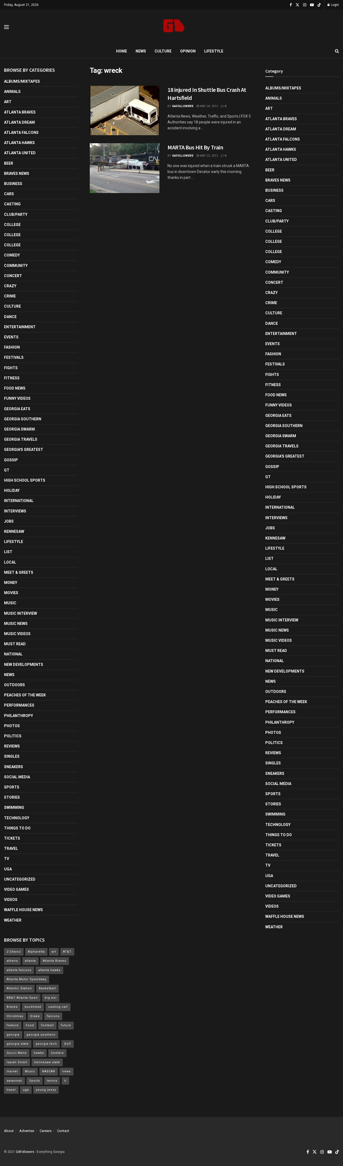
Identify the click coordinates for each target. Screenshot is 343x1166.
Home (121, 51)
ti (65, 1080)
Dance (10, 317)
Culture (163, 51)
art (54, 951)
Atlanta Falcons (21, 132)
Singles (12, 756)
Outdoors (14, 685)
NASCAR (48, 1071)
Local (10, 562)
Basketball (47, 988)
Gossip (11, 460)
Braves (12, 1007)
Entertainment (20, 327)
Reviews (12, 746)
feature (13, 1025)
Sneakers (13, 767)
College (12, 224)
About (9, 1131)
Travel (11, 848)
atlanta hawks (49, 970)
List (8, 552)
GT (6, 470)
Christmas (15, 1016)
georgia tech (46, 1044)
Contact (63, 1131)
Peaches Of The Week (25, 695)
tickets (12, 838)
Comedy (12, 255)
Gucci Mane (17, 1053)
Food (30, 1025)
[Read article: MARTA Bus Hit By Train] (124, 168)
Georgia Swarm (19, 429)
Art (8, 102)
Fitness (12, 378)
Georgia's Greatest (23, 449)
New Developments (23, 664)
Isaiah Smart (17, 1062)
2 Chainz (14, 951)
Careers (45, 1131)
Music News (16, 623)
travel (11, 1090)
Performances (19, 705)
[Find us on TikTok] (319, 5)
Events (11, 337)
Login (334, 5)
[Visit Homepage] (174, 27)
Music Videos (17, 634)
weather (12, 920)
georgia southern (41, 1034)
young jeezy (46, 1090)
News (141, 51)
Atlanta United (20, 153)
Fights (11, 368)
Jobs (9, 521)
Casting (12, 204)
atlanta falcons (19, 970)
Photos (12, 726)
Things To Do (17, 828)
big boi (51, 997)
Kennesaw (14, 531)
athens (12, 961)
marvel (12, 1071)
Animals (12, 91)
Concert (13, 276)
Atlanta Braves (20, 112)
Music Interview (20, 613)
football (47, 1025)
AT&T (67, 951)
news (66, 1071)
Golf (67, 1044)
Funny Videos (17, 398)
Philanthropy (18, 716)
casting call (58, 1007)
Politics (12, 736)
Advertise (26, 1131)
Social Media (17, 777)
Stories (12, 797)
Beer (8, 163)
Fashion (12, 347)
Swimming (14, 807)
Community (16, 265)
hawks (39, 1053)
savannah (14, 1080)
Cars (9, 194)
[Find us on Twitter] (297, 5)
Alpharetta (36, 951)
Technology (16, 818)
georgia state (18, 1044)
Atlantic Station (19, 988)
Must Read (15, 644)
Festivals (14, 357)
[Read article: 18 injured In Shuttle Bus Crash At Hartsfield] (124, 110)
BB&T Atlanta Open (22, 997)
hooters (57, 1053)
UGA (8, 869)
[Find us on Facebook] (291, 5)
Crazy (10, 286)
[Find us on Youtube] (312, 5)
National (13, 654)
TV (6, 858)
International (18, 501)
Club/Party (15, 214)
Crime (10, 296)
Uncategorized (19, 879)
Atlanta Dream (19, 122)
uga (26, 1090)
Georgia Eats (17, 409)
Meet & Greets (18, 572)
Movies (11, 593)
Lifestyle (213, 51)
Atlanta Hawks (19, 143)
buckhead (33, 1007)
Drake (35, 1016)
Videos (10, 899)
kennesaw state (47, 1062)
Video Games (16, 889)
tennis (52, 1080)
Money (10, 582)
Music (10, 603)
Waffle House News (23, 910)
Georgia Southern (22, 419)
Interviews (15, 511)
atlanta (30, 961)
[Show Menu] (6, 27)
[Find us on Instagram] (304, 5)
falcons (53, 1016)
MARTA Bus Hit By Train (195, 147)
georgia (13, 1034)
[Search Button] (337, 51)
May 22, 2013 (208, 155)
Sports (11, 787)
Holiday (12, 490)
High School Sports (24, 480)
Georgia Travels (20, 439)
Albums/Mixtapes (22, 81)
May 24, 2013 (208, 106)
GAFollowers (182, 106)
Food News (14, 388)
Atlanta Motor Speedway (26, 979)
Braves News (16, 173)
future (66, 1025)
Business (13, 184)
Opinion (188, 51)
